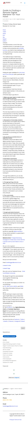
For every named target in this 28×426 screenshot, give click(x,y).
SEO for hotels (6, 349)
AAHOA (15, 286)
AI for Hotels (6, 342)
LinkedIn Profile (7, 265)
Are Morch (6, 19)
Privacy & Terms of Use (15, 419)
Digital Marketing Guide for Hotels (11, 344)
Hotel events (6, 357)
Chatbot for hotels (7, 353)
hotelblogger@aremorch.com (13, 262)
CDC (5, 286)
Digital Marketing (20, 19)
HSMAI (21, 286)
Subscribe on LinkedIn (9, 336)
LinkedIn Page (6, 268)
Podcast (23, 321)
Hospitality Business (8, 351)
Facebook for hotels (8, 362)
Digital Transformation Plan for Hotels (13, 346)
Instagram (17, 321)
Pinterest (11, 321)
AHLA (11, 286)
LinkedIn (5, 321)
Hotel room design (7, 355)
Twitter (22, 319)
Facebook (16, 319)
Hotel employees (7, 359)
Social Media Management (9, 360)
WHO (8, 286)
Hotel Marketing (7, 347)
